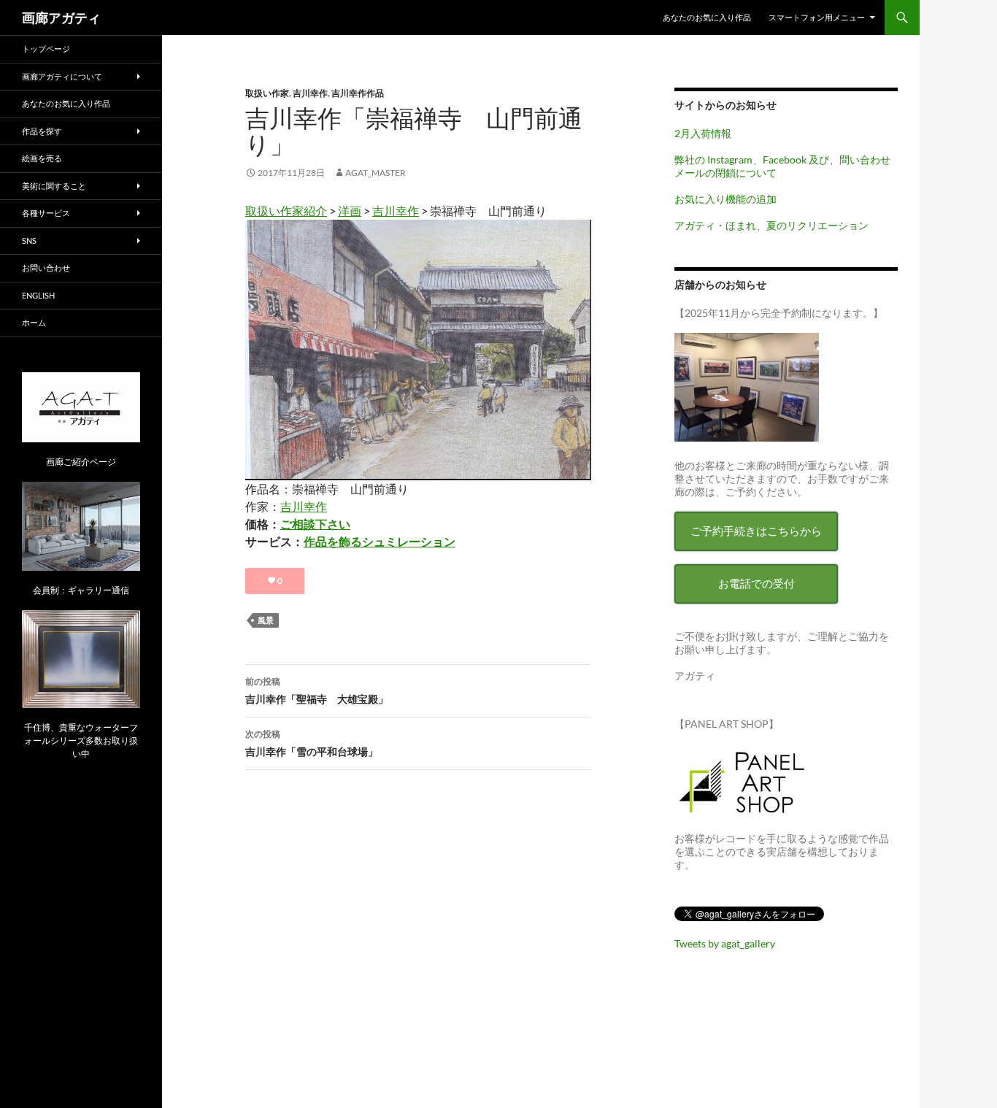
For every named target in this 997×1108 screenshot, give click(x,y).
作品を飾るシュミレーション (379, 541)
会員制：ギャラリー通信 (81, 590)
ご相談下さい (315, 524)
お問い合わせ (46, 267)
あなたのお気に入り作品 (707, 17)
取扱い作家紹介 (286, 211)
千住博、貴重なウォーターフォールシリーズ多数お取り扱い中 (81, 740)
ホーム (34, 322)
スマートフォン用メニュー (817, 17)
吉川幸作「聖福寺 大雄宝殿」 (316, 690)
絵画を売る (42, 158)
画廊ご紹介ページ (81, 461)
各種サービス (46, 213)
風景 (266, 620)
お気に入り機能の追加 (725, 199)
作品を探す (42, 131)
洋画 (349, 211)
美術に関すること (54, 186)
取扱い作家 (267, 93)
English (38, 295)
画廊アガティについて (62, 76)
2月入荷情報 (702, 133)
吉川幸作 (310, 93)
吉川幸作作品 (357, 93)
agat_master (375, 172)
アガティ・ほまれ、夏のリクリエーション (771, 225)
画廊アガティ (61, 17)
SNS (29, 240)
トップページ (46, 48)
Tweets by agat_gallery (724, 943)
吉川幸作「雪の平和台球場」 (311, 743)
